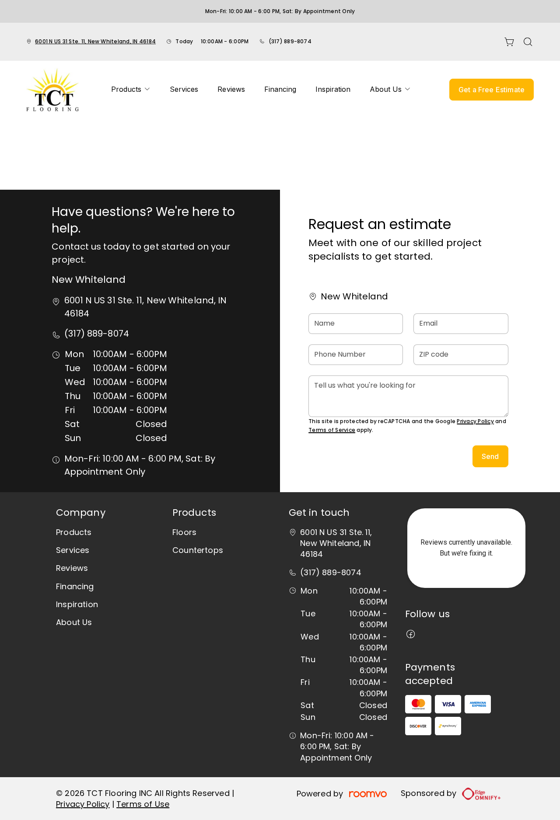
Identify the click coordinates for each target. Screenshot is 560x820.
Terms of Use (142, 804)
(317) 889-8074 (290, 41)
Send (490, 456)
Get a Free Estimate (491, 89)
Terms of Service (331, 430)
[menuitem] (131, 89)
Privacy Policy (475, 421)
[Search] (528, 42)
